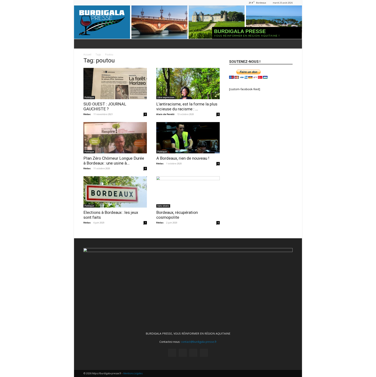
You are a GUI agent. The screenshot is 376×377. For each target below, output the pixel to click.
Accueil (87, 54)
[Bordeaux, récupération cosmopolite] (188, 192)
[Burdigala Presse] (188, 22)
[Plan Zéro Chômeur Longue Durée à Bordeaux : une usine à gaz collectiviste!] (115, 137)
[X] (99, 2)
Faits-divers (163, 205)
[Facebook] (86, 2)
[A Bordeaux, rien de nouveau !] (188, 137)
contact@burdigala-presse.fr (199, 342)
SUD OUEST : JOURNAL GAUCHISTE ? (104, 106)
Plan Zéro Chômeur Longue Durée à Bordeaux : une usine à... (113, 161)
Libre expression (165, 97)
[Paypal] (93, 2)
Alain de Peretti (165, 114)
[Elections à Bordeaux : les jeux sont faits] (115, 192)
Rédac (87, 114)
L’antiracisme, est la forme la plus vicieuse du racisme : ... (186, 106)
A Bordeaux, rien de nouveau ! (182, 158)
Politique (89, 97)
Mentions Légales (133, 373)
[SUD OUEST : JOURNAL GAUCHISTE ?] (115, 83)
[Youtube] (106, 2)
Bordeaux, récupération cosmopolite (177, 215)
